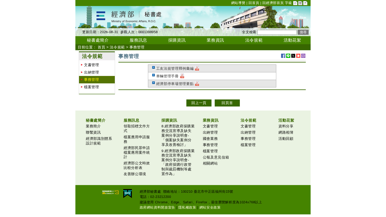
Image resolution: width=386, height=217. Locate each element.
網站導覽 (238, 3)
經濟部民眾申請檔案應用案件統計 (137, 152)
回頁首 (227, 103)
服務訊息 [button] (138, 40)
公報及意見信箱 (216, 157)
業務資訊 (211, 120)
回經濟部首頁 (273, 3)
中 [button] (300, 3)
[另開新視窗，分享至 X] (293, 56)
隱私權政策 (187, 207)
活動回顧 (286, 139)
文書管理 (91, 65)
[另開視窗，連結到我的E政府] (127, 193)
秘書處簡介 (96, 120)
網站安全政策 (210, 207)
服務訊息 (132, 120)
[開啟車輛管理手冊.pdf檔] (182, 76)
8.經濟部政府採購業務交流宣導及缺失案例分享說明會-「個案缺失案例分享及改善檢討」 (178, 135)
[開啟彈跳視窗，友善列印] (303, 56)
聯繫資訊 (93, 132)
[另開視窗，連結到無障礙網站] (110, 192)
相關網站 (210, 163)
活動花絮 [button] (292, 40)
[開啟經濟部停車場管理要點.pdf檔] (197, 84)
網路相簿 (286, 132)
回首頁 (253, 3)
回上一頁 (198, 103)
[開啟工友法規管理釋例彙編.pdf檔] (197, 69)
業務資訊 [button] (215, 40)
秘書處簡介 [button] (98, 40)
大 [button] (305, 3)
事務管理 (91, 80)
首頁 (101, 47)
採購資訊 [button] (177, 40)
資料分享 (286, 126)
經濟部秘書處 (86, 9)
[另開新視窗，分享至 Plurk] (298, 56)
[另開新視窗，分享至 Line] (288, 56)
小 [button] (295, 3)
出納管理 (91, 72)
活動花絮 (286, 120)
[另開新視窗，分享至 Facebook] (283, 56)
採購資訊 (169, 120)
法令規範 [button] (254, 40)
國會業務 (210, 139)
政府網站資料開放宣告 (157, 207)
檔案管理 (91, 87)
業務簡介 (93, 126)
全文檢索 (249, 32)
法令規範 (117, 47)
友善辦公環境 (135, 174)
